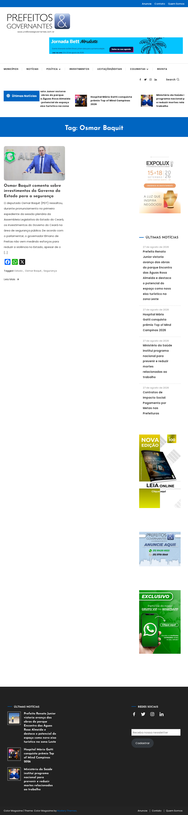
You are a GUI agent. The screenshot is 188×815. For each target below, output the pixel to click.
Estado (19, 271)
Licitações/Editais (109, 69)
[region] (140, 784)
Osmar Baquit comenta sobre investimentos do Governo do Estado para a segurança (32, 191)
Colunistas (137, 69)
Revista (162, 69)
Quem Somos (176, 3)
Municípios (11, 69)
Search (171, 79)
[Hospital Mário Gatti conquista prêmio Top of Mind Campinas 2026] (14, 754)
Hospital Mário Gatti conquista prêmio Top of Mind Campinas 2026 (107, 100)
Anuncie (146, 3)
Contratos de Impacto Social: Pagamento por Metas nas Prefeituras (154, 402)
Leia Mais (10, 279)
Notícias (32, 69)
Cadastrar (142, 743)
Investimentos (79, 69)
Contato (159, 3)
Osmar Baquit (33, 271)
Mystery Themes (67, 810)
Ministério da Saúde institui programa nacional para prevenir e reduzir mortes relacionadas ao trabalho (157, 361)
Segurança (50, 271)
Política (52, 69)
